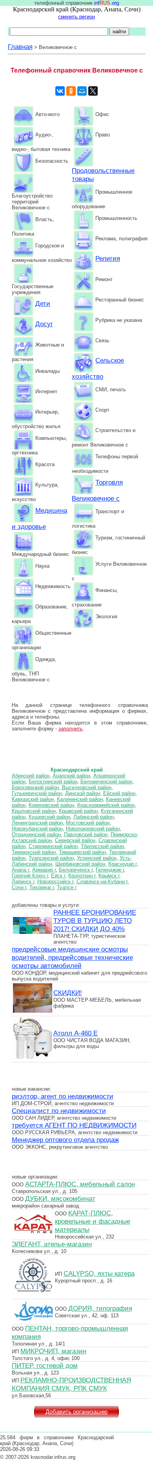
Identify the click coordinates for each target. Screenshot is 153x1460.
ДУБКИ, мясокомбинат (60, 1198)
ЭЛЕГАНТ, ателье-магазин (52, 1244)
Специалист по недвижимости (59, 1111)
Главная (20, 47)
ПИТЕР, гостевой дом (45, 1365)
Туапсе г (67, 887)
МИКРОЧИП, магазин (53, 1351)
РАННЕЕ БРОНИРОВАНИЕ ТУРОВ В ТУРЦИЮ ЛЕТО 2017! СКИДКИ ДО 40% (94, 920)
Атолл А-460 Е (75, 1033)
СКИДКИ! (67, 993)
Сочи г (19, 887)
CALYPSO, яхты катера (99, 1273)
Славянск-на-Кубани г (102, 881)
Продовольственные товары (103, 175)
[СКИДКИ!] (32, 1011)
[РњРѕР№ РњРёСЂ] (82, 91)
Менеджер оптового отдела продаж (65, 1140)
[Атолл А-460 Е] (32, 1058)
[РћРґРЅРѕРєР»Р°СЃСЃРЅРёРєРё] (71, 91)
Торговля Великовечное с (97, 490)
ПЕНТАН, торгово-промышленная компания (70, 1332)
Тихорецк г (41, 887)
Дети (42, 303)
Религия (107, 258)
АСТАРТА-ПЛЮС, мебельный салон (80, 1184)
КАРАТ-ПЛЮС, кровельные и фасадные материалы (92, 1221)
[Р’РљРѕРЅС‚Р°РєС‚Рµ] (60, 91)
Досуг (44, 324)
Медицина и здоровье (39, 518)
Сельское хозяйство (98, 368)
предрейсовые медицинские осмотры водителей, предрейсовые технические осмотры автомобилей (72, 957)
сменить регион (76, 17)
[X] (93, 91)
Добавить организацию (76, 1412)
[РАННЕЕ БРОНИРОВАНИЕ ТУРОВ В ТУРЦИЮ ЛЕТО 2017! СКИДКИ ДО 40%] (32, 933)
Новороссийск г (55, 881)
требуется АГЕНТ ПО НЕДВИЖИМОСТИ (74, 1125)
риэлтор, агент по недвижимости (62, 1096)
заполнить (70, 729)
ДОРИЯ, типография (100, 1308)
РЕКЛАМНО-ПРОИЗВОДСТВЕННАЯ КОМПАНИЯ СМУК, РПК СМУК (71, 1384)
